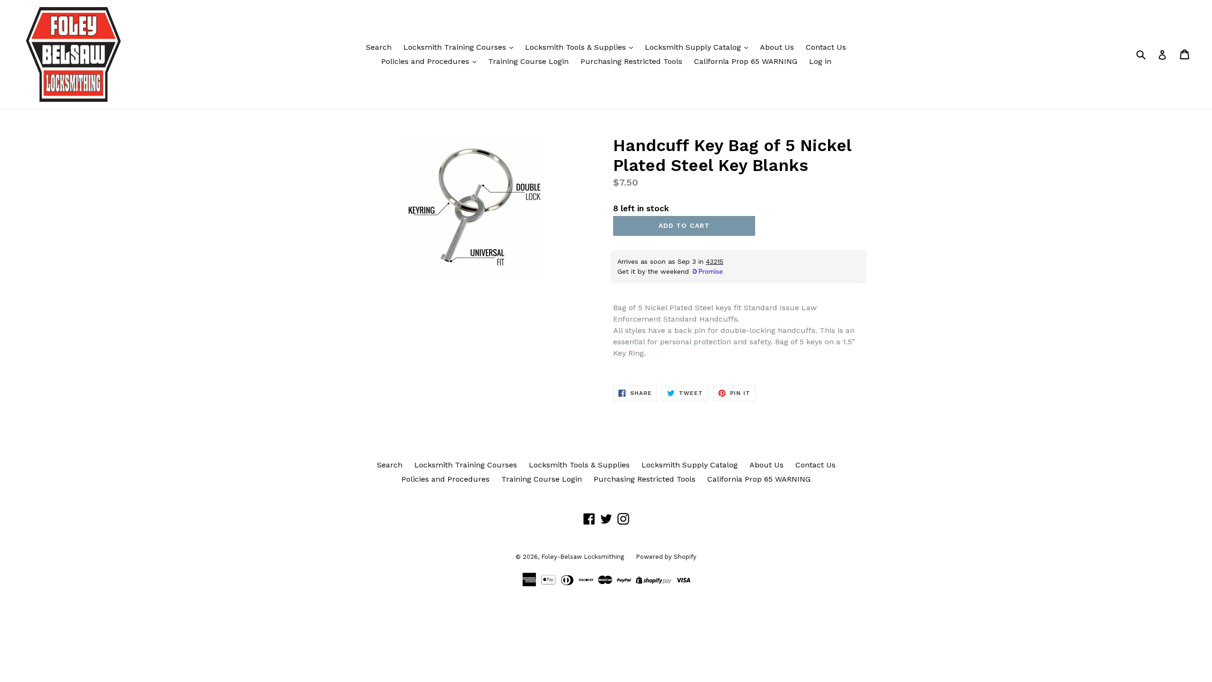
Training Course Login (528, 61)
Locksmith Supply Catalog (694, 47)
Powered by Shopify (666, 556)
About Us (777, 47)
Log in (820, 61)
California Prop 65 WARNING (745, 61)
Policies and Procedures (426, 61)
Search (379, 47)
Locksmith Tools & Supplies (576, 47)
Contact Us (826, 47)
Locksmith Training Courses (455, 47)
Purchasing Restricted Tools (631, 61)
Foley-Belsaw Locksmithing (582, 556)
